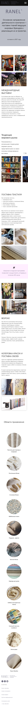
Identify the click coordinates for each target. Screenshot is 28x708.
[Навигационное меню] (25, 3)
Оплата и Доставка (5, 688)
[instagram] (7, 681)
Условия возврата (4, 694)
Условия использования (5, 691)
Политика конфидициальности (7, 697)
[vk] (5, 681)
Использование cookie (5, 701)
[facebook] (2, 681)
